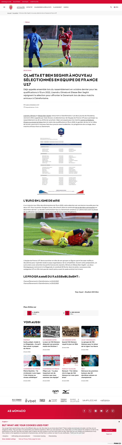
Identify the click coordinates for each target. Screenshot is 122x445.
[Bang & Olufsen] (74, 400)
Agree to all (109, 430)
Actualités (15, 13)
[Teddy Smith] (64, 400)
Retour (27, 22)
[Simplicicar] (90, 400)
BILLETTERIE (16, 1)
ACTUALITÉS (21, 7)
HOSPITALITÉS (34, 1)
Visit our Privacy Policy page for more (29, 439)
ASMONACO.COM (6, 1)
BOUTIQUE (25, 1)
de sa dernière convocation (85, 207)
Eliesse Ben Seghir (44, 116)
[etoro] (105, 400)
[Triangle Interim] (52, 400)
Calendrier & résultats (42, 7)
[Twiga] (42, 400)
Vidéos (66, 7)
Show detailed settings (9, 439)
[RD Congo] (17, 400)
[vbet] (30, 400)
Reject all (109, 434)
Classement (57, 7)
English (4, 421)
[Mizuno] (65, 391)
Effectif (29, 7)
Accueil (9, 13)
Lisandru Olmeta (29, 116)
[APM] (56, 391)
